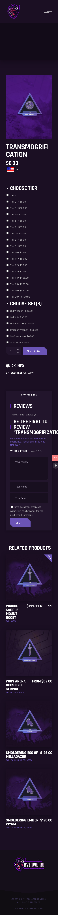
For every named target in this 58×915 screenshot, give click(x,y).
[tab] (29, 395)
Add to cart (35, 351)
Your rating (18, 451)
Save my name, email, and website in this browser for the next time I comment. (26, 510)
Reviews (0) (29, 395)
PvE (24, 372)
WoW (31, 372)
